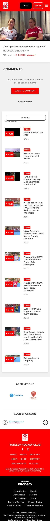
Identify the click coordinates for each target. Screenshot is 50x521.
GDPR (33, 498)
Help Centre (20, 491)
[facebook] (22, 450)
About (33, 491)
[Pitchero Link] (25, 484)
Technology (20, 498)
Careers (33, 494)
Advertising (19, 494)
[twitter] (28, 449)
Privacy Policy (35, 502)
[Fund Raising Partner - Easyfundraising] (16, 422)
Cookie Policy (14, 505)
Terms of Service (16, 502)
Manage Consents (34, 505)
